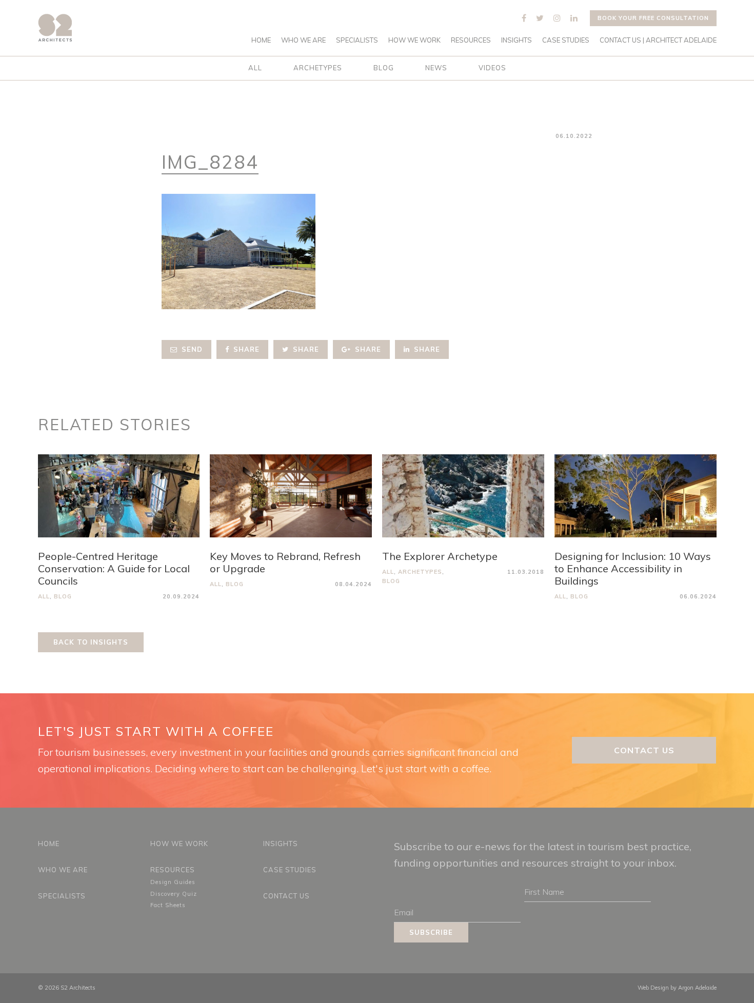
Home (261, 40)
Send (191, 349)
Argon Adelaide (697, 987)
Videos (492, 68)
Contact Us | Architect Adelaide (658, 40)
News (436, 68)
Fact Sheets (168, 905)
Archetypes (317, 68)
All (255, 68)
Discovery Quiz (173, 893)
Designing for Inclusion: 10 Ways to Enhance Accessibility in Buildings (632, 568)
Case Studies (565, 40)
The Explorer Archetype (440, 556)
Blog (383, 68)
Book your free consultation (653, 18)
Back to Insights (90, 642)
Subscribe (431, 932)
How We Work (414, 40)
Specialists (357, 40)
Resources (471, 40)
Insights (516, 40)
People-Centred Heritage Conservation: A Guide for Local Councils (114, 568)
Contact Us (644, 750)
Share (245, 349)
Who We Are (303, 40)
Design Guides (172, 882)
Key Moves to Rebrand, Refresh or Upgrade (285, 562)
